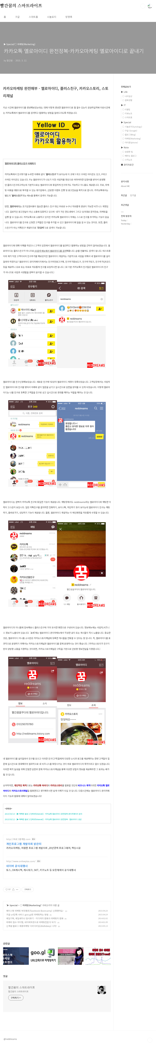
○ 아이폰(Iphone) (130, 142)
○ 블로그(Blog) (129, 134)
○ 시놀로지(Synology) (132, 126)
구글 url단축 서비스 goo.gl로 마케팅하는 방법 (27, 914)
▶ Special (12, 905)
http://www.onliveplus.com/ (20, 861)
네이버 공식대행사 (17, 866)
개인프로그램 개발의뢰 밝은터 (23, 844)
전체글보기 (126, 86)
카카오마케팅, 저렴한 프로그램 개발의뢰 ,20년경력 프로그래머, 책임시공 (43, 847)
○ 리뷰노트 (127, 113)
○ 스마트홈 (127, 117)
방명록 (68, 17)
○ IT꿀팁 (126, 109)
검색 (143, 6)
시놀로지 (51, 17)
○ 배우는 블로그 (129, 155)
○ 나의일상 (127, 96)
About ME (125, 186)
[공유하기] (13, 889)
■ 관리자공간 (127, 164)
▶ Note (125, 147)
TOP (149, 1040)
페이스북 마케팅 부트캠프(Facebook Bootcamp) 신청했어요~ (35, 910)
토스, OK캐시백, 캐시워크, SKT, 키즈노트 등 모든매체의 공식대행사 (41, 870)
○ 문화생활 (127, 100)
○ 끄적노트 (127, 159)
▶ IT (123, 105)
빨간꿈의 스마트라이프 (21, 6)
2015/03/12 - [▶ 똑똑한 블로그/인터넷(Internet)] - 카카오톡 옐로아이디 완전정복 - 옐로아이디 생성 (43, 819)
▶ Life (124, 91)
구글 (17, 17)
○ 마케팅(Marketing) (30, 905)
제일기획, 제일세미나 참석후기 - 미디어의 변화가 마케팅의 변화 (34, 918)
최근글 (124, 195)
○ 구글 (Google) (129, 130)
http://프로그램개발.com (18, 839)
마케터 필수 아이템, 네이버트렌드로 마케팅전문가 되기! (31, 922)
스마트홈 (33, 17)
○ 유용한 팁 (127, 151)
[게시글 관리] (17, 889)
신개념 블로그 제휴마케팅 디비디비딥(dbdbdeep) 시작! (31, 925)
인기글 (133, 195)
